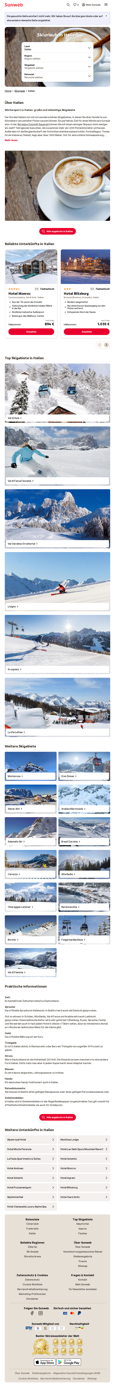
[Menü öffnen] (106, 4)
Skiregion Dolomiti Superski (33, 124)
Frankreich (32, 1228)
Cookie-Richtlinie (32, 1284)
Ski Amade (32, 1251)
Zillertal (32, 1246)
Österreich (32, 1223)
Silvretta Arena (32, 1256)
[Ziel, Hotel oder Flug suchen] (68, 5)
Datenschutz (32, 1279)
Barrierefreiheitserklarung (32, 1289)
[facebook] (32, 1314)
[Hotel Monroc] (31, 293)
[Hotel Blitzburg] (87, 293)
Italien (32, 1233)
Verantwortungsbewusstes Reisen (82, 1251)
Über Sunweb (82, 1246)
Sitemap (82, 1266)
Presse (83, 1261)
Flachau (82, 1233)
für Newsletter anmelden (83, 1289)
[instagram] (40, 1314)
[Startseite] (14, 5)
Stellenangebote (82, 1256)
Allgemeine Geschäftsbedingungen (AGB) (76, 1373)
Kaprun (83, 1228)
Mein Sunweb (82, 1284)
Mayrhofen (83, 1223)
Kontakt (82, 1279)
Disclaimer (32, 1298)
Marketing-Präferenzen (32, 1293)
